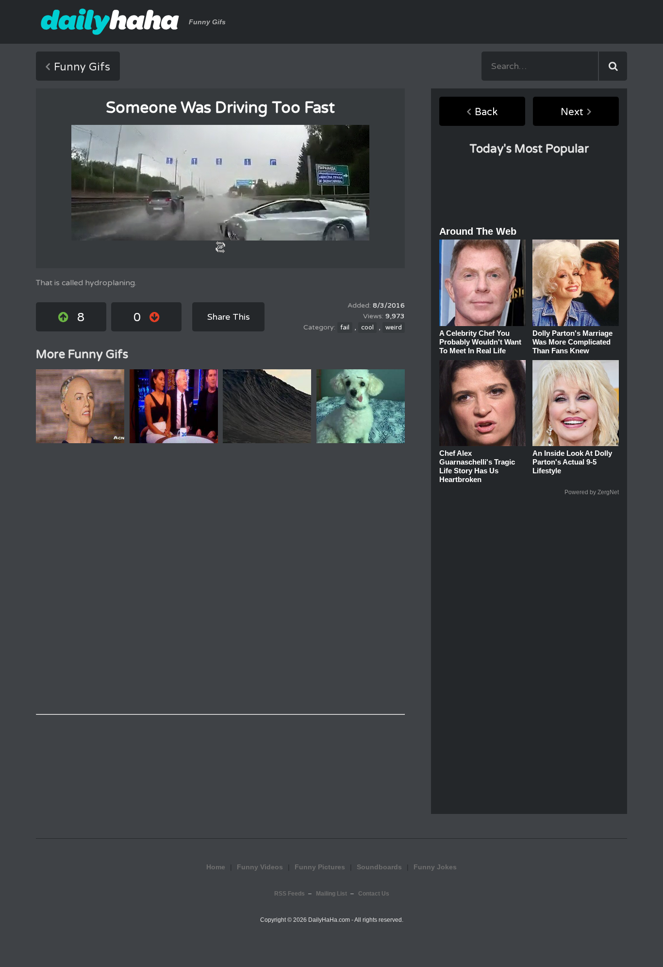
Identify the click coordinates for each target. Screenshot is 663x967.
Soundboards (379, 867)
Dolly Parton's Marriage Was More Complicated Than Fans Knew (572, 342)
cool (367, 327)
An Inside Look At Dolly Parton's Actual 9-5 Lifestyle (572, 462)
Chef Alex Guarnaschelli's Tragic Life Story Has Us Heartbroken (477, 466)
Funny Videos (260, 867)
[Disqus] (220, 578)
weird (393, 327)
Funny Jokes (435, 867)
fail (344, 327)
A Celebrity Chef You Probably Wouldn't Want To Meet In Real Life (480, 342)
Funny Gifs (82, 67)
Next (572, 112)
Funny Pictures (320, 867)
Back (486, 112)
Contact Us (373, 893)
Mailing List (331, 893)
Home (215, 867)
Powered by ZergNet (591, 492)
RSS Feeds (289, 893)
